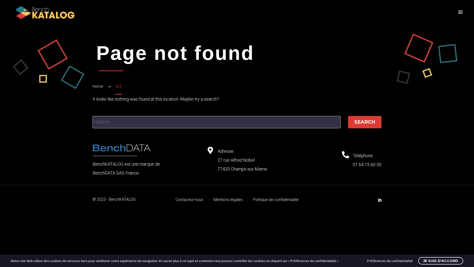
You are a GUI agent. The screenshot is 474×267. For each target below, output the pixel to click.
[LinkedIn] (380, 200)
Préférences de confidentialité (390, 261)
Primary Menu (460, 12)
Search (364, 122)
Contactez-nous (189, 200)
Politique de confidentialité (275, 200)
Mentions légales (228, 200)
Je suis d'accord (440, 261)
